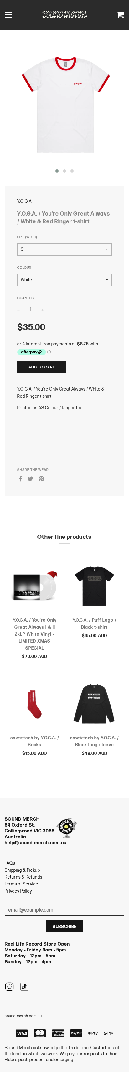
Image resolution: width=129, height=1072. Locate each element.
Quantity (26, 298)
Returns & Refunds (23, 877)
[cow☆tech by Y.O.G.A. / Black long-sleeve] (94, 705)
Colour (24, 268)
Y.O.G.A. (25, 201)
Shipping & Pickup (22, 870)
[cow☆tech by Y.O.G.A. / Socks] (34, 705)
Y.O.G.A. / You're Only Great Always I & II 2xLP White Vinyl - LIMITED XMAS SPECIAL (35, 634)
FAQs (10, 863)
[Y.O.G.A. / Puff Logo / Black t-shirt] (94, 588)
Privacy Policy (18, 891)
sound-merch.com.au (23, 1016)
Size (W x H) (27, 237)
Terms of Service (21, 884)
